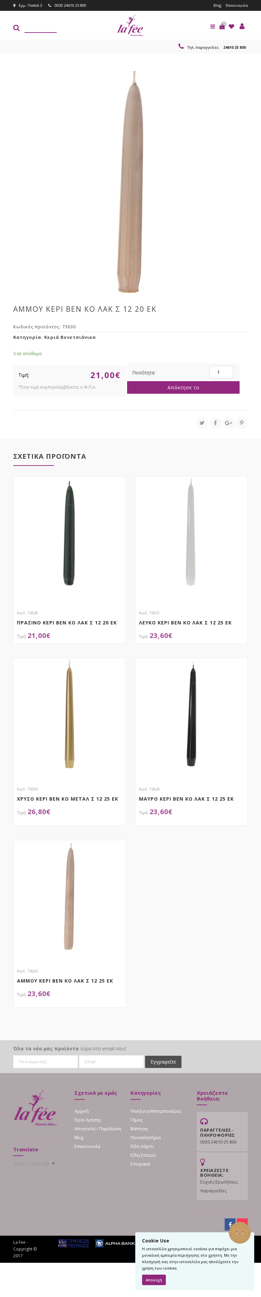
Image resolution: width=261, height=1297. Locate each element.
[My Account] (242, 26)
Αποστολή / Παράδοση (97, 1129)
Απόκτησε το (183, 387)
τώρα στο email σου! (69, 1048)
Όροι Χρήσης (87, 1120)
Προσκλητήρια (145, 1137)
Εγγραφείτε (163, 1061)
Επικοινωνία (237, 5)
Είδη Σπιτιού (143, 1155)
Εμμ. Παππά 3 (30, 5)
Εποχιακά (140, 1164)
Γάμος (136, 1120)
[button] (222, 26)
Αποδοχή (154, 1279)
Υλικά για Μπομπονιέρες (155, 1111)
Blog (217, 5)
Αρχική (81, 1111)
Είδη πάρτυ (142, 1146)
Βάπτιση (139, 1129)
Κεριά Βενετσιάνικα (70, 337)
